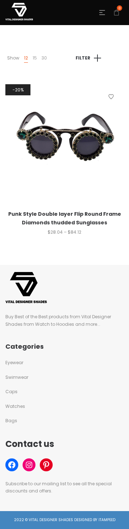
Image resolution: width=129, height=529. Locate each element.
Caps (11, 392)
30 (44, 58)
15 (35, 58)
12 (26, 58)
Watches (15, 406)
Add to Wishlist (111, 96)
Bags (11, 421)
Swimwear (16, 377)
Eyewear (14, 362)
